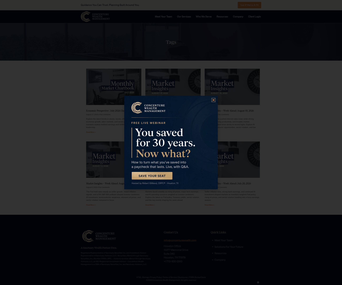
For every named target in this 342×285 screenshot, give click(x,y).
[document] (171, 142)
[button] (213, 100)
